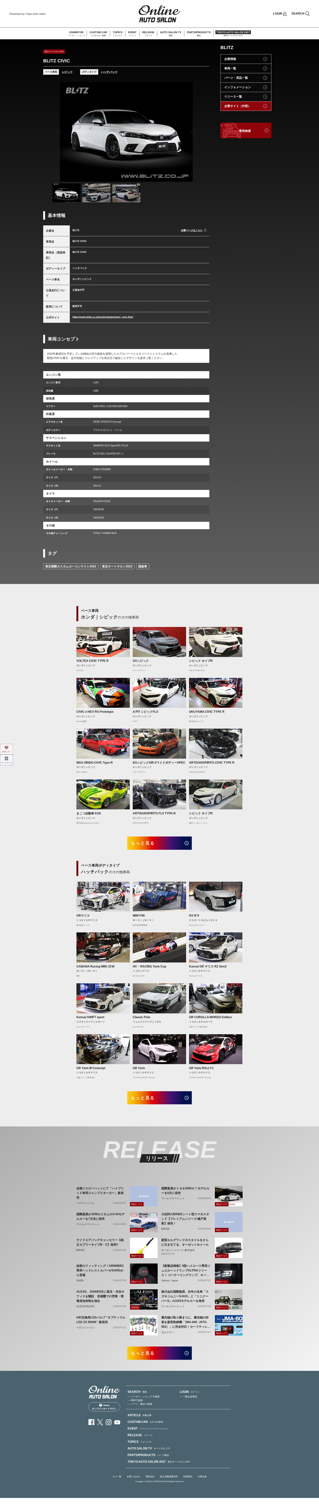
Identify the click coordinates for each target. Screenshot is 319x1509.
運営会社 (150, 1476)
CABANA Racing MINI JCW (95, 966)
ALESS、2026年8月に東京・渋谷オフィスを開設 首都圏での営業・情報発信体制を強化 (100, 1296)
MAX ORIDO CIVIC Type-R (94, 762)
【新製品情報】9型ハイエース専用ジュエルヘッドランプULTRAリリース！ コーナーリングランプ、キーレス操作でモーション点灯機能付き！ (185, 1270)
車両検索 (245, 130)
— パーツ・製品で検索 (140, 1404)
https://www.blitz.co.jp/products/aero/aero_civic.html (103, 317)
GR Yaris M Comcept (90, 1068)
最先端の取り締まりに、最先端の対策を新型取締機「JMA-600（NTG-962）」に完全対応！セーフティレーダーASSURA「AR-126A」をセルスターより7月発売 (186, 1322)
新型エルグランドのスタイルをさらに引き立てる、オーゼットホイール (185, 1242)
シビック (67, 71)
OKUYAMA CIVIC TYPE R (206, 711)
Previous (58, 131)
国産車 (142, 566)
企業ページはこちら (192, 230)
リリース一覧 (233, 96)
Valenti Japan (169, 1280)
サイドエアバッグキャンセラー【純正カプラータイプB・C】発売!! (100, 1242)
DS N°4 (194, 915)
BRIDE (165, 1229)
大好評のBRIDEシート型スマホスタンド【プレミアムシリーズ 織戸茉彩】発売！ (185, 1219)
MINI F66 (139, 915)
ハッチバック (109, 71)
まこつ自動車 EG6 (88, 813)
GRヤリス (83, 915)
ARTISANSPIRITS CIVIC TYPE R (211, 762)
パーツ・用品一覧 (236, 77)
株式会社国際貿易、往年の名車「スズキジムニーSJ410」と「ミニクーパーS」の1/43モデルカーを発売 (185, 1296)
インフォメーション (237, 87)
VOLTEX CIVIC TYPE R (92, 660)
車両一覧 (230, 68)
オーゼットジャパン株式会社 (178, 1250)
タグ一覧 (116, 1476)
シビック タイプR (201, 660)
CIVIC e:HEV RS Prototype (95, 711)
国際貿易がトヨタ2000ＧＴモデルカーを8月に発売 (185, 1191)
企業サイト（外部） (237, 106)
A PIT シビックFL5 (145, 711)
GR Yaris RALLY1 (201, 1068)
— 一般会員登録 (188, 1396)
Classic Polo (141, 1017)
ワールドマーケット (173, 1198)
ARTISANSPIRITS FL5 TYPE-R (154, 813)
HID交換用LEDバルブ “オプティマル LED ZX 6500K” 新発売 (100, 1320)
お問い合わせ (133, 1476)
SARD (80, 1280)
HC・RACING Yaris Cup (149, 966)
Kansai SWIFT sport (90, 1017)
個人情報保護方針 (169, 1476)
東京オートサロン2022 (117, 566)
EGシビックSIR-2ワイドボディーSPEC (159, 762)
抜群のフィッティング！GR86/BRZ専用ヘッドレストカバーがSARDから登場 (100, 1270)
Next (193, 131)
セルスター (167, 1332)
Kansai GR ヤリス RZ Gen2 (208, 966)
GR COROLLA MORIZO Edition (210, 1017)
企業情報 (230, 59)
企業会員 (202, 1476)
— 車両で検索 (135, 1400)
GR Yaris (139, 1068)
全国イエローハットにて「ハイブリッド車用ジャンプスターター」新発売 (100, 1193)
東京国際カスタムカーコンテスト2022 (70, 566)
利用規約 (187, 1476)
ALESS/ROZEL (85, 1306)
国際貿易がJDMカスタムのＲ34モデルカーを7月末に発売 (100, 1216)
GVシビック (141, 660)
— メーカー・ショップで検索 (144, 1396)
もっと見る (143, 843)
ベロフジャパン (85, 1203)
